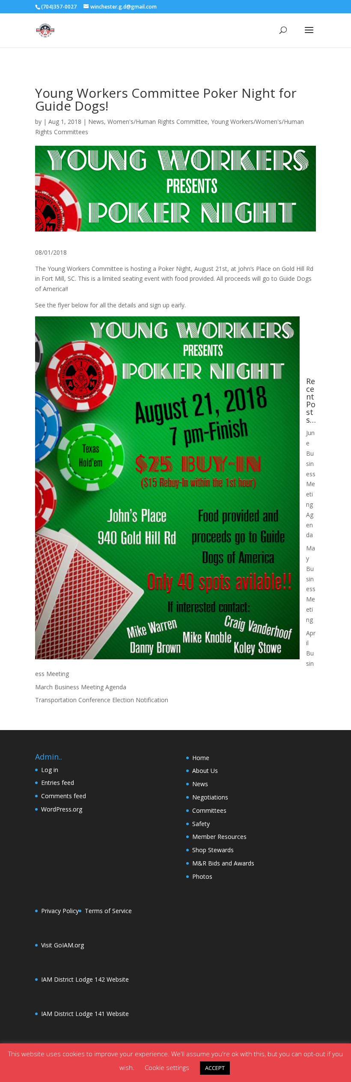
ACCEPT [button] (215, 1068)
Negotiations (210, 797)
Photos (202, 876)
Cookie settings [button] (167, 1067)
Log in (49, 770)
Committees (209, 810)
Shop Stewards (213, 850)
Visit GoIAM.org (62, 945)
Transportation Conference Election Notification (101, 700)
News (96, 121)
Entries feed (57, 782)
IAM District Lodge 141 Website (85, 1014)
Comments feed (63, 796)
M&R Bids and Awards (223, 863)
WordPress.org (61, 809)
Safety (201, 824)
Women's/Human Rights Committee (157, 121)
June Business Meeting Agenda (310, 484)
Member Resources (219, 837)
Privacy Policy (60, 911)
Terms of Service (108, 911)
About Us (205, 770)
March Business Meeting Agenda (80, 687)
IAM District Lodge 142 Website (85, 979)
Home (200, 758)
